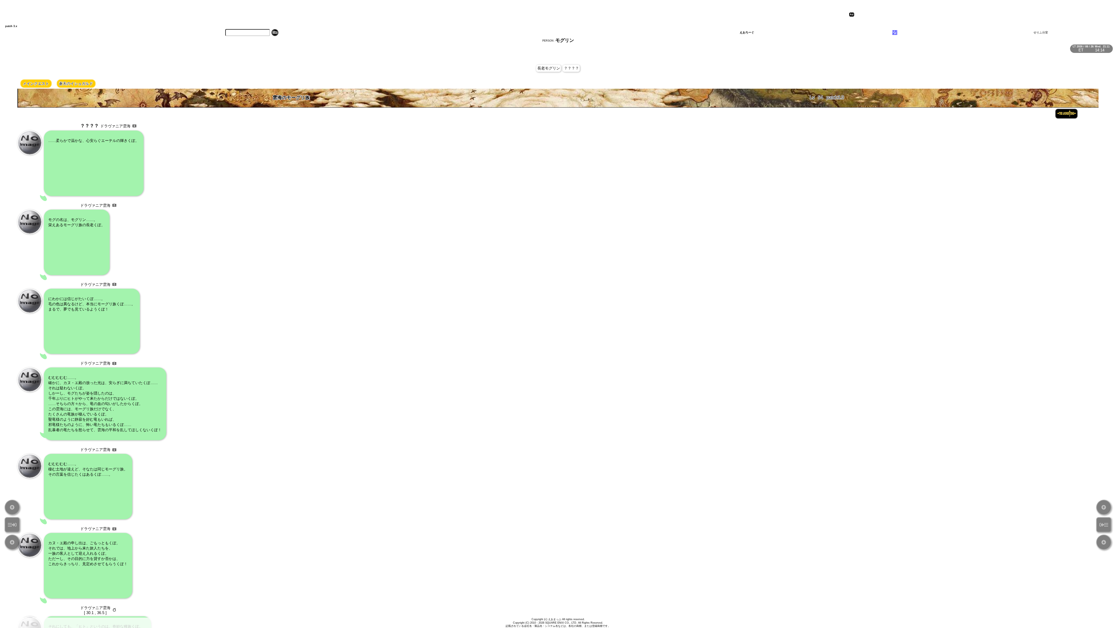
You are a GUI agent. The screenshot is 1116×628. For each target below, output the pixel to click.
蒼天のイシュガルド (76, 83)
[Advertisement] (960, 14)
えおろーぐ (747, 32)
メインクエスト (36, 83)
